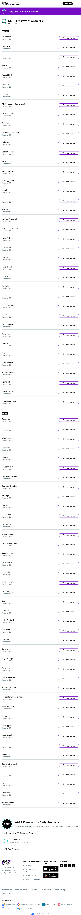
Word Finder (27, 865)
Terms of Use (6, 894)
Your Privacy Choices (42, 914)
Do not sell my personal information (15, 890)
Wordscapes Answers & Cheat (30, 904)
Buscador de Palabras (28, 909)
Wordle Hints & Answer (31, 879)
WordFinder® (10, 904)
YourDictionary (10, 909)
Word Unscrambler (30, 875)
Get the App (68, 4)
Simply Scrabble (66, 904)
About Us (34, 890)
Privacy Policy (46, 890)
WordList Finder (50, 904)
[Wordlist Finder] (6, 862)
